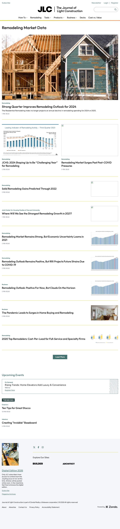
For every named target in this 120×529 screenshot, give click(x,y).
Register (114, 3)
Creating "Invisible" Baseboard (19, 422)
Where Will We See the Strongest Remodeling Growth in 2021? (37, 213)
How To (22, 17)
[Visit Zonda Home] (107, 506)
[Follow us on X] (34, 447)
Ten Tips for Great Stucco (16, 408)
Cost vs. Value (95, 17)
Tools (46, 17)
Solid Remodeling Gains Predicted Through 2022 (29, 188)
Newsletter (96, 3)
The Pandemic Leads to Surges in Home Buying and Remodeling (37, 312)
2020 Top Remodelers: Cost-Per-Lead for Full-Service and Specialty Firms (43, 338)
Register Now (10, 390)
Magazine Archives (9, 494)
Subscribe (6, 3)
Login (106, 3)
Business (71, 17)
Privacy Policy (34, 507)
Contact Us (23, 507)
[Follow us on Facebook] (38, 447)
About (4, 507)
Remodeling (35, 17)
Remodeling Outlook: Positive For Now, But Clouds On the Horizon (38, 287)
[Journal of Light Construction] (60, 9)
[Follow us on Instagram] (42, 447)
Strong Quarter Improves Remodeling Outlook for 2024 (39, 107)
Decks (83, 17)
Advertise (12, 507)
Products (58, 17)
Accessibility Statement (50, 507)
